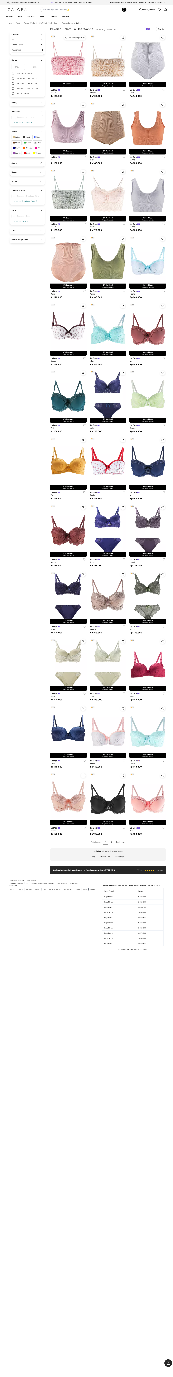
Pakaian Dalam (67, 23)
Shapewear (119, 857)
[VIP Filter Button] (148, 29)
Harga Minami (108, 897)
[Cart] (165, 9)
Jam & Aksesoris (55, 889)
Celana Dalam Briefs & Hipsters (43, 883)
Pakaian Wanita (29, 23)
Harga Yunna (108, 912)
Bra (93, 857)
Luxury (53, 16)
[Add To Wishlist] (84, 90)
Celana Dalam (104, 857)
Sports (30, 16)
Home (10, 23)
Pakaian (29, 889)
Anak (42, 16)
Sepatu (37, 889)
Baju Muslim (68, 889)
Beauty (65, 16)
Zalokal (20, 889)
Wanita (9, 16)
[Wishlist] (159, 9)
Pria (20, 16)
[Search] (124, 10)
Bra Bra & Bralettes (16, 883)
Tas (44, 889)
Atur (159, 29)
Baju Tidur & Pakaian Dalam (48, 23)
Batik (85, 889)
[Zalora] (17, 9)
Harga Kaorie (108, 933)
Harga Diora (108, 907)
